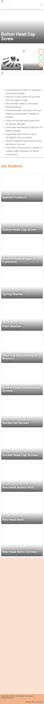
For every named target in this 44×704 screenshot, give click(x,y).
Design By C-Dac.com (34, 702)
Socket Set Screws (15, 423)
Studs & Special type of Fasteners (19, 260)
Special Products (14, 197)
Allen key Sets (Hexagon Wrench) (19, 356)
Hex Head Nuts (13, 519)
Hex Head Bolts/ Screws (19, 552)
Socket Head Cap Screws (20, 455)
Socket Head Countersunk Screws (21, 389)
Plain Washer (11, 326)
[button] (41, 4)
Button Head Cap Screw (19, 229)
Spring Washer (12, 294)
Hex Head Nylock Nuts (18, 487)
